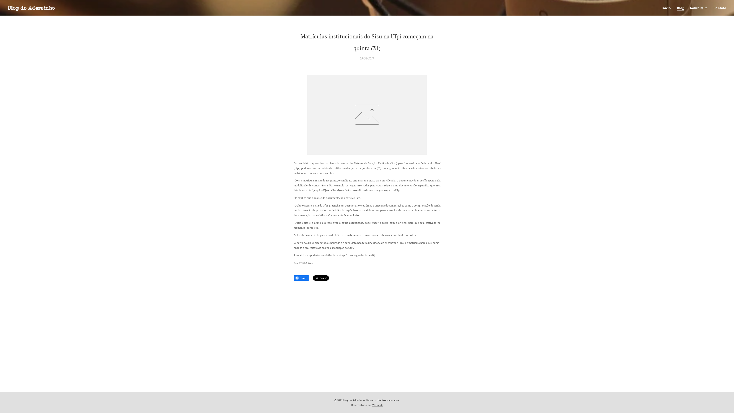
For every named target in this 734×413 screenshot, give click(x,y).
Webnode (377, 405)
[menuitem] (667, 8)
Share (303, 278)
